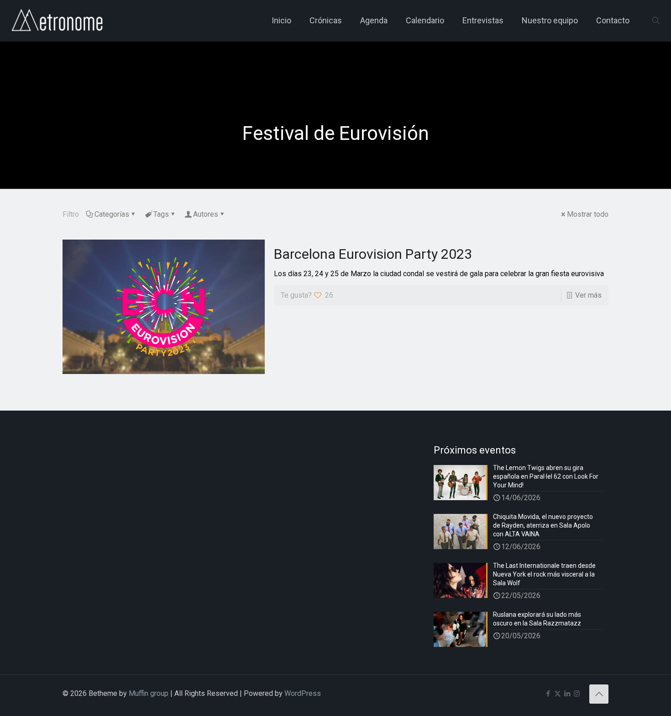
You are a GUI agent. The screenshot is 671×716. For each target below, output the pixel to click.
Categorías (111, 214)
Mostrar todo (587, 214)
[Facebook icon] (548, 693)
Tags (161, 214)
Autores (205, 214)
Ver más (588, 295)
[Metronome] (58, 20)
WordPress (302, 693)
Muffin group (148, 693)
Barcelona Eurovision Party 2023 (373, 254)
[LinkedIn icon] (567, 693)
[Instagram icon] (576, 693)
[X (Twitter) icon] (557, 693)
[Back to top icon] (598, 694)
